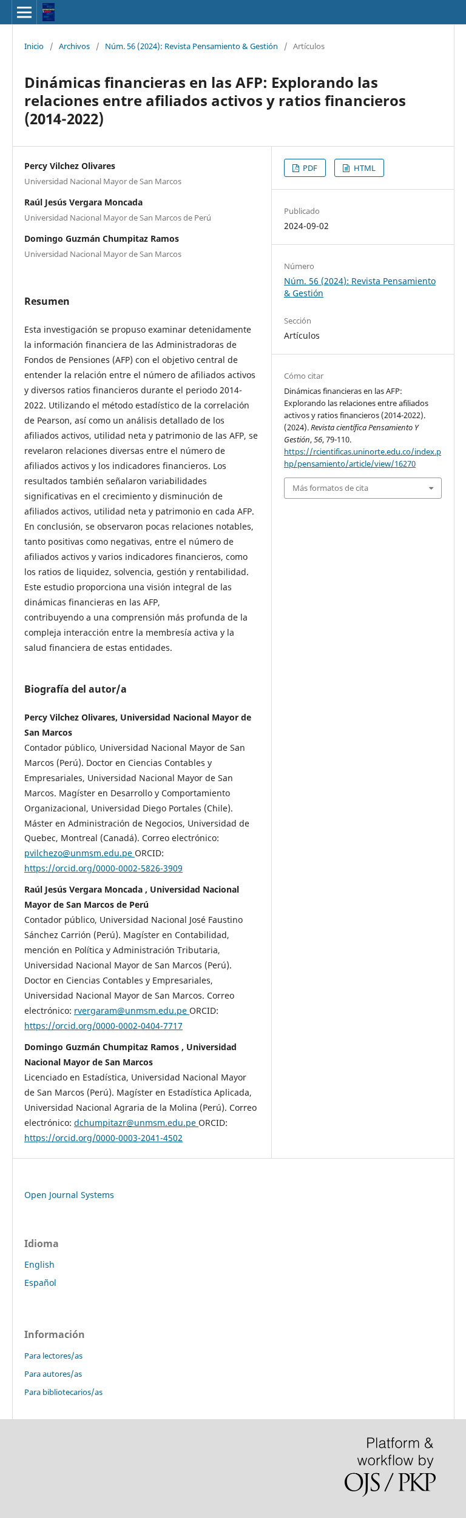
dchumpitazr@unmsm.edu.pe (136, 1122)
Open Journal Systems (69, 1194)
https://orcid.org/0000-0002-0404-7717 (103, 1025)
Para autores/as (53, 1373)
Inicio (34, 46)
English (39, 1264)
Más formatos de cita (330, 487)
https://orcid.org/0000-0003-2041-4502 (103, 1137)
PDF (309, 167)
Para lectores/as (53, 1355)
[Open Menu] (24, 12)
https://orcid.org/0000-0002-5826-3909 (103, 868)
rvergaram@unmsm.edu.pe (131, 1010)
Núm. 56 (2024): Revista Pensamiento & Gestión (191, 46)
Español (40, 1282)
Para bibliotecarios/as (63, 1392)
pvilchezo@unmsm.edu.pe (79, 853)
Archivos (74, 46)
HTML (364, 167)
